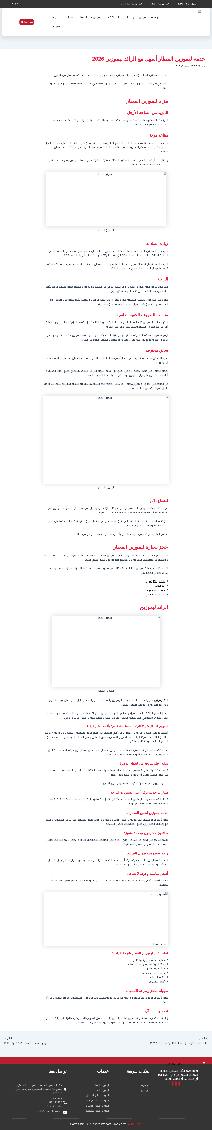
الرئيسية (155, 17)
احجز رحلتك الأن (26, 22)
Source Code (134, 1124)
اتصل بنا (56, 26)
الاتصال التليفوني (155, 581)
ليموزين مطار (140, 17)
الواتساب (160, 585)
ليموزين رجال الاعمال (90, 17)
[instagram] (173, 1083)
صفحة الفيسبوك (156, 590)
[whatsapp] (176, 1083)
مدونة (55, 17)
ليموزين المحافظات (117, 17)
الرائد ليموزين (161, 700)
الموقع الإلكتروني (155, 594)
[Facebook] (179, 1083)
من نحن (69, 17)
